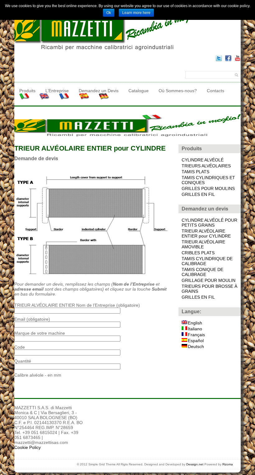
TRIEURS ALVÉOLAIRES (206, 165)
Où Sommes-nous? (178, 90)
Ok (108, 13)
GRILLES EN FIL (198, 194)
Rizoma (227, 464)
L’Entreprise (57, 90)
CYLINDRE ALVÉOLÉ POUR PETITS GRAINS (209, 223)
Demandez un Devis (98, 90)
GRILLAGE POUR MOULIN (208, 280)
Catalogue (138, 90)
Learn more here (136, 13)
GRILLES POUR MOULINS (208, 188)
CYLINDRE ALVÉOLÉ (203, 159)
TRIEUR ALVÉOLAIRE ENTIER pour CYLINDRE (206, 233)
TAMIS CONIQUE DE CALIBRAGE (202, 272)
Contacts (215, 90)
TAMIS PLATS (195, 171)
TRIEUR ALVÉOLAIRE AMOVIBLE (203, 244)
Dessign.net (194, 464)
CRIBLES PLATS (198, 252)
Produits (27, 90)
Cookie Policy (27, 447)
